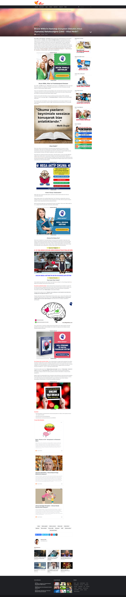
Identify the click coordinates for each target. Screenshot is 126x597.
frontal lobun (43, 157)
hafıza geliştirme (76, 584)
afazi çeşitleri (44, 526)
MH (62, 528)
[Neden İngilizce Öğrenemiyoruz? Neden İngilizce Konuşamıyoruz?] (63, 591)
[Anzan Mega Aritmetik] (83, 98)
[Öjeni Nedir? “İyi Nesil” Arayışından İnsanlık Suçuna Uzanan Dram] (40, 553)
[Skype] (54, 535)
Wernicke (56, 282)
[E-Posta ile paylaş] (56, 535)
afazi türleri (67, 526)
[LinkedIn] (49, 535)
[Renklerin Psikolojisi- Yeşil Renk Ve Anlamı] (63, 587)
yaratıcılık (81, 589)
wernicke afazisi (53, 530)
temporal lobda (36, 157)
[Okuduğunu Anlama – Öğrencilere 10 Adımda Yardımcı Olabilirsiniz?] (69, 587)
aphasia (37, 528)
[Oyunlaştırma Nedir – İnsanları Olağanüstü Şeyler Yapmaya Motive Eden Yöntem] (57, 587)
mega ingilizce (80, 586)
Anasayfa (36, 10)
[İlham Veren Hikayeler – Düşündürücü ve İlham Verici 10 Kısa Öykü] (69, 584)
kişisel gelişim (86, 584)
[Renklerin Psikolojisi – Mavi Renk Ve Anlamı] (57, 591)
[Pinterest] (52, 535)
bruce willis (51, 528)
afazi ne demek (53, 526)
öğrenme (85, 589)
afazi (39, 526)
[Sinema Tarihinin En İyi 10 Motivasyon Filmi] (69, 591)
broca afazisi (44, 528)
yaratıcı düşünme (76, 589)
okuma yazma (68, 528)
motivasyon (87, 586)
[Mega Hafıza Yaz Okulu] (83, 47)
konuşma (57, 528)
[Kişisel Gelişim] (39, 2)
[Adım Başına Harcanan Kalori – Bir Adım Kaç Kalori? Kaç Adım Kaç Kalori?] (63, 584)
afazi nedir (60, 526)
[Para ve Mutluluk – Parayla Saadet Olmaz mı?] (40, 565)
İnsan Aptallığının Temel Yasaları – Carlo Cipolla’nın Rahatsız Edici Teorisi (53, 570)
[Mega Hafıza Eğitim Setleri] (83, 64)
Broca (71, 282)
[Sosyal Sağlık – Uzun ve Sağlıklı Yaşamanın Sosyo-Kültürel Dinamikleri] (53, 553)
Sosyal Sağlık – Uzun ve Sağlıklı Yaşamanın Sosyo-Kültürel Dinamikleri (52, 558)
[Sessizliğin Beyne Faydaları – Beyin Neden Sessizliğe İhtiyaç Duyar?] (67, 553)
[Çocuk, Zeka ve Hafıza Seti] (83, 81)
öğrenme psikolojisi (76, 591)
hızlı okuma (81, 584)
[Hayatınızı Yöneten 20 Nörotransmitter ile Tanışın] (67, 565)
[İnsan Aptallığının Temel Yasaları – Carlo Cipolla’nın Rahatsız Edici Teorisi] (53, 565)
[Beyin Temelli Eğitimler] (83, 115)
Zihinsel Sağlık (40, 10)
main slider (75, 586)
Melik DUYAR (38, 34)
